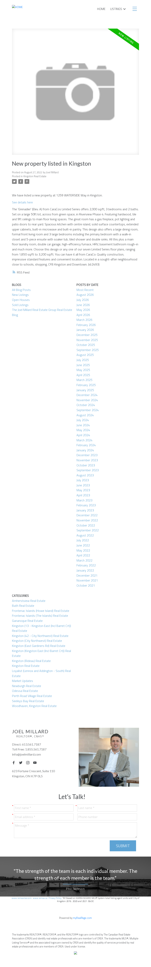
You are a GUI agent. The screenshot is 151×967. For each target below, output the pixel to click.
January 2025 (85, 390)
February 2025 (86, 385)
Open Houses (21, 299)
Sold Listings (20, 304)
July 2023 (82, 480)
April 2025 (83, 375)
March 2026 (84, 319)
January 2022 (85, 570)
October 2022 (85, 525)
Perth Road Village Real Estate (32, 695)
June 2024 (83, 425)
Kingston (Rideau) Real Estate (31, 660)
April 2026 (83, 314)
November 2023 (87, 460)
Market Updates (22, 680)
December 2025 (87, 334)
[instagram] (29, 762)
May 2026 (83, 309)
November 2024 (87, 400)
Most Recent (85, 289)
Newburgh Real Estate (26, 685)
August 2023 (85, 475)
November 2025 (87, 340)
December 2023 (87, 455)
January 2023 (85, 510)
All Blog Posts (21, 289)
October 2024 (85, 405)
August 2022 (85, 535)
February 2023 (86, 505)
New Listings (20, 294)
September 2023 (87, 470)
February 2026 (86, 324)
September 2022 (87, 530)
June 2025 (83, 365)
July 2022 (82, 540)
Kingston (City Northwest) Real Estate (37, 640)
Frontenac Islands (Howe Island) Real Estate (40, 610)
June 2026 (83, 304)
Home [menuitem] (101, 8)
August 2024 (85, 415)
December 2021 (87, 575)
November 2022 (87, 520)
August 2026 (85, 294)
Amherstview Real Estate (28, 600)
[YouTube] (36, 762)
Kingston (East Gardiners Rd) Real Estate (38, 645)
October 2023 (85, 465)
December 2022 (87, 515)
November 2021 (87, 580)
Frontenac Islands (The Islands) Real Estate (40, 615)
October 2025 (85, 344)
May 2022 (83, 550)
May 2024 (83, 430)
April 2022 (83, 555)
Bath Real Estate (23, 605)
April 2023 (83, 495)
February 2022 (86, 565)
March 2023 (84, 500)
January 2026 (85, 329)
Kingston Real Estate (34, 176)
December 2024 (87, 395)
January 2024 (85, 450)
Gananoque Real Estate (27, 620)
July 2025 (82, 360)
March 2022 (84, 560)
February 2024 (86, 445)
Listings (116, 8)
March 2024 (84, 440)
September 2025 (87, 350)
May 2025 (83, 369)
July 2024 (82, 420)
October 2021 (85, 585)
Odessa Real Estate (25, 690)
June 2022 (83, 545)
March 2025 (84, 379)
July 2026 (82, 299)
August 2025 (85, 354)
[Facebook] (14, 762)
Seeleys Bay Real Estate (28, 701)
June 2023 (83, 485)
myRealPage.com (82, 918)
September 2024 (87, 410)
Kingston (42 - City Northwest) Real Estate (40, 635)
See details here (22, 202)
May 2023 (83, 490)
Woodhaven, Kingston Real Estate (34, 705)
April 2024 (83, 435)
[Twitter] (22, 762)
